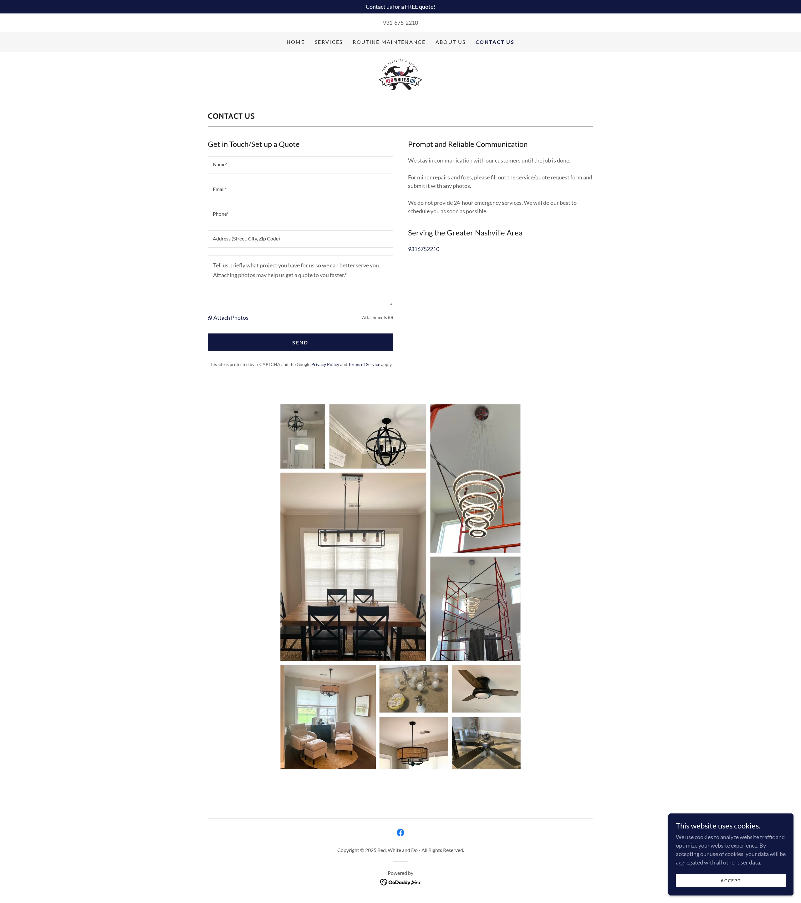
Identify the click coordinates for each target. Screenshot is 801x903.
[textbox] (300, 164)
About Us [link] (451, 42)
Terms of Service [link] (364, 364)
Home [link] (296, 42)
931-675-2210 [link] (400, 22)
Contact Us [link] (495, 42)
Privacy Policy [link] (325, 364)
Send (300, 342)
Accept (731, 880)
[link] (400, 74)
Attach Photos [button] (230, 317)
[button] (210, 317)
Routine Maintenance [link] (389, 42)
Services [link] (329, 42)
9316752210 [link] (423, 248)
